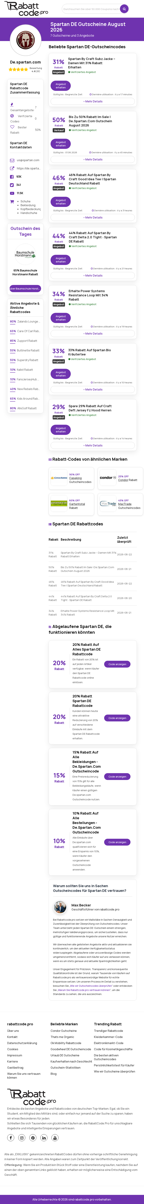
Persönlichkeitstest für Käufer (114, 1065)
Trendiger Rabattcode (108, 1031)
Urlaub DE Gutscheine (65, 1055)
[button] (124, 8)
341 (18, 185)
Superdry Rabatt (24, 360)
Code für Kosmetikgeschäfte (113, 1049)
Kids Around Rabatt (25, 399)
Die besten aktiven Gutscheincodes (106, 1057)
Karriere (12, 1061)
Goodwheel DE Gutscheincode (71, 1049)
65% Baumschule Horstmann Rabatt (25, 272)
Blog (54, 1074)
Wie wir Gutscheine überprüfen (114, 1071)
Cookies (12, 1049)
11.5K (20, 193)
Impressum (14, 1055)
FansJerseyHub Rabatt (25, 379)
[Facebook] (10, 1137)
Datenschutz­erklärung (22, 1043)
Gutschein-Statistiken (65, 1068)
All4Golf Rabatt (23, 408)
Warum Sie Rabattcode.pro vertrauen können (84, 990)
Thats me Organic (62, 1037)
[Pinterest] (32, 1137)
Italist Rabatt (21, 370)
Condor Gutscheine (64, 1031)
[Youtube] (54, 1137)
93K (18, 177)
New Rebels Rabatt (25, 389)
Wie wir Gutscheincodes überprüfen (91, 985)
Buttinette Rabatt (25, 350)
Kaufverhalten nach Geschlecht (71, 1061)
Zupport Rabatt (23, 341)
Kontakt (12, 1037)
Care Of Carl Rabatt (25, 331)
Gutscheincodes (80, 478)
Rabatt (127, 478)
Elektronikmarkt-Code (108, 1043)
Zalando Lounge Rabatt (25, 321)
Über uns (13, 1031)
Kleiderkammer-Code (108, 1037)
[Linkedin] (43, 1137)
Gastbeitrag (15, 1068)
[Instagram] (21, 1137)
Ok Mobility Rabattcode (66, 1043)
